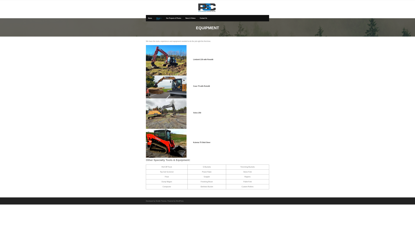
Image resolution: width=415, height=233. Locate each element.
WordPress (180, 201)
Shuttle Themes (161, 201)
